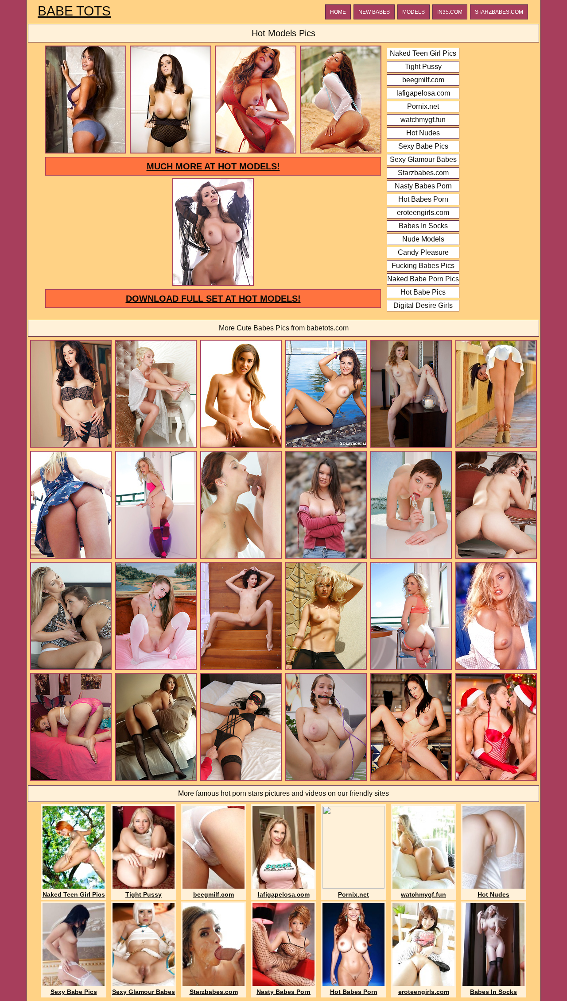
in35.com (449, 12)
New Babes (374, 12)
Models (413, 12)
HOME (338, 12)
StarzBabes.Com (499, 12)
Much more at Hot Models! (213, 166)
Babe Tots (74, 11)
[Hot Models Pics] (85, 152)
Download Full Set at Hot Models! (213, 298)
